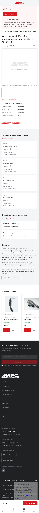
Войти (13, 511)
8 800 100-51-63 (8, 432)
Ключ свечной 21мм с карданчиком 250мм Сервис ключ (10, 318)
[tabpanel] (12, 313)
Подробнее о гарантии (11, 278)
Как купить (5, 386)
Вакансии (5, 412)
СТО (3, 416)
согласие (9, 365)
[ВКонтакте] (27, 48)
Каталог (4, 511)
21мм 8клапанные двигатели (8, 315)
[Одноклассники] (30, 48)
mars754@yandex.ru (10, 443)
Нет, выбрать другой (12, 19)
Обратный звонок (9, 455)
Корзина (35, 511)
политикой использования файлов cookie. (23, 497)
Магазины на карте (8, 139)
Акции (4, 381)
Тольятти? (17, 9)
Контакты (5, 403)
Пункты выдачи (7, 394)
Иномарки (5, 399)
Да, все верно (9, 14)
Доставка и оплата (8, 390)
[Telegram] (24, 48)
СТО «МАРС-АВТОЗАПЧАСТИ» (14, 480)
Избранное (24, 511)
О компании (5, 407)
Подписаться (19, 362)
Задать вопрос (8, 460)
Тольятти (12, 218)
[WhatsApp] (33, 48)
